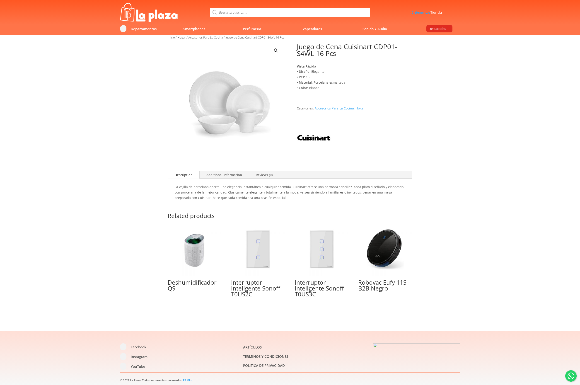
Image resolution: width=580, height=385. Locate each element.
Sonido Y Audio (374, 29)
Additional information (224, 175)
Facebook (138, 347)
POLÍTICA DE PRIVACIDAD (264, 365)
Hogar (181, 37)
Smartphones (194, 29)
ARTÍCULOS (252, 347)
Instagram (139, 356)
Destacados (437, 29)
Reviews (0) (264, 175)
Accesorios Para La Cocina (205, 37)
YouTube (138, 366)
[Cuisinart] (314, 138)
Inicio (171, 37)
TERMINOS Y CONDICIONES (265, 356)
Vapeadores (312, 29)
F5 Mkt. (188, 380)
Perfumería (252, 29)
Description (184, 175)
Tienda (436, 13)
